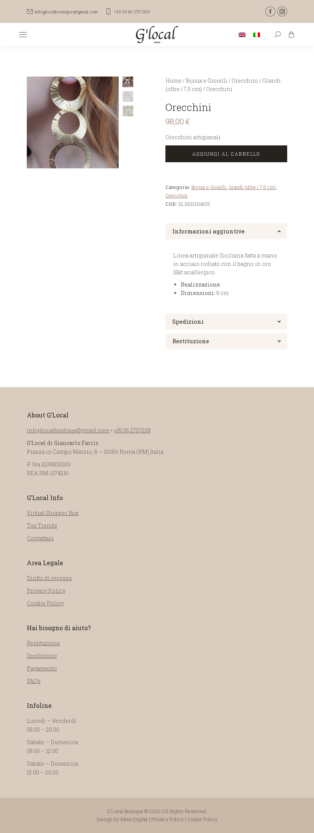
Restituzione (43, 643)
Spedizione (42, 655)
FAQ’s (34, 681)
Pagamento (42, 668)
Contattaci (40, 538)
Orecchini (176, 195)
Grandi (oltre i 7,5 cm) (252, 187)
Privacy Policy (46, 590)
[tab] (226, 231)
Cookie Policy (45, 603)
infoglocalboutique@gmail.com (66, 12)
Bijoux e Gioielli (208, 187)
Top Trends (42, 525)
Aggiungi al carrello (226, 154)
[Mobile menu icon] (23, 35)
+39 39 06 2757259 (131, 12)
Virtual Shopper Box (52, 513)
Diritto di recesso (49, 578)
